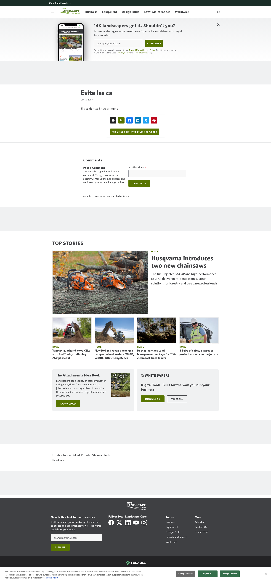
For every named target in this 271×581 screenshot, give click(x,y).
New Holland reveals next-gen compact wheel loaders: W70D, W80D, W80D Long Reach (114, 354)
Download (68, 403)
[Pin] (154, 120)
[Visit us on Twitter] (120, 522)
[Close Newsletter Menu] (218, 24)
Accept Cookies (230, 573)
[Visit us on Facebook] (111, 522)
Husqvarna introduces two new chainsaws (182, 262)
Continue (139, 183)
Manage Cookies (185, 573)
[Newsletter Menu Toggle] (218, 12)
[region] (135, 574)
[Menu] (53, 12)
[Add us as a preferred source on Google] (121, 120)
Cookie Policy (52, 577)
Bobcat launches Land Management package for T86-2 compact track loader (156, 354)
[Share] (129, 120)
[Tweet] (146, 120)
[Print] (113, 120)
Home (154, 251)
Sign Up (60, 547)
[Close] (266, 573)
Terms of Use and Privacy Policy (142, 50)
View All (177, 398)
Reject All (207, 573)
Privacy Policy (124, 52)
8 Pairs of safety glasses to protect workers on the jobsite (198, 352)
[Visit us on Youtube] (136, 522)
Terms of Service (140, 52)
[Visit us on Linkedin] (128, 522)
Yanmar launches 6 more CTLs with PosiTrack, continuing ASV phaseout (71, 354)
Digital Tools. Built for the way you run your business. (175, 387)
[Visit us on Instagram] (144, 522)
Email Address (137, 167)
